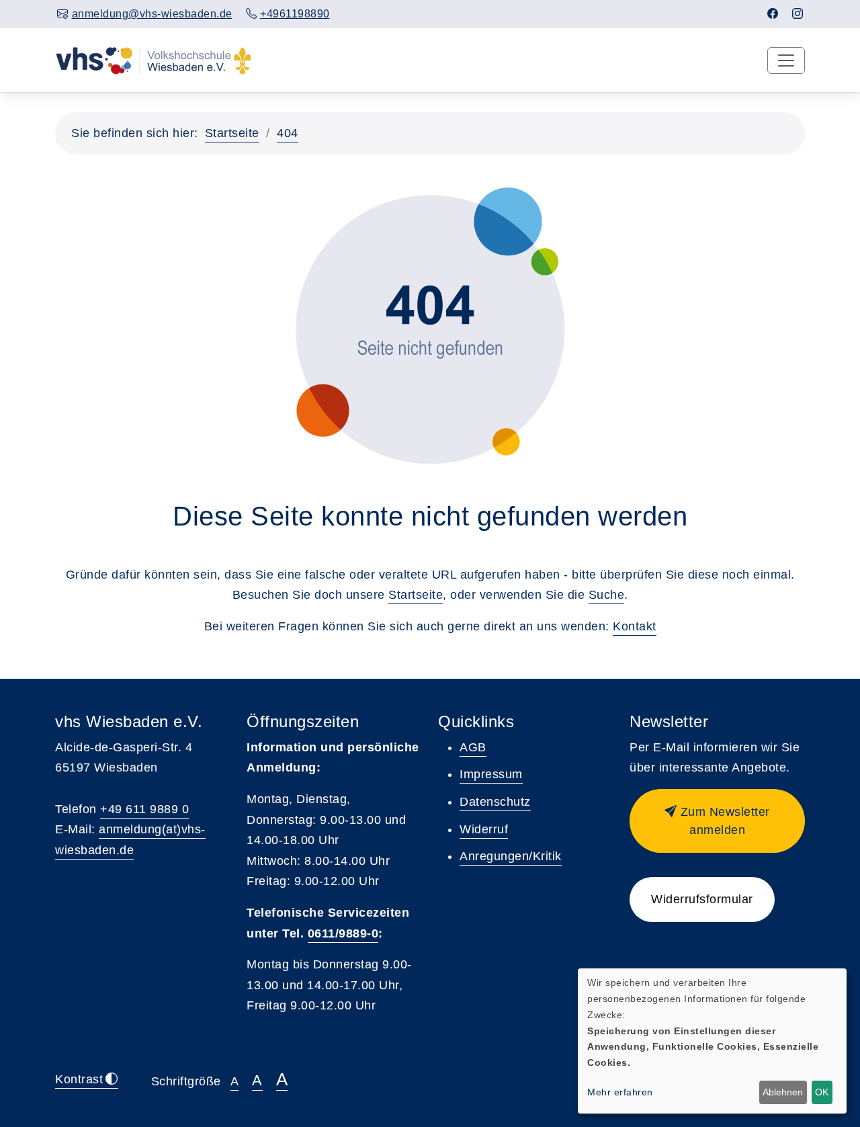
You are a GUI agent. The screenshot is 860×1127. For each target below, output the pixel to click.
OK (821, 1092)
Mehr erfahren (620, 1092)
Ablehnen (783, 1092)
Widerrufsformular (702, 899)
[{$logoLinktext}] (153, 59)
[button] (717, 821)
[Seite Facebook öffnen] (773, 13)
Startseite (232, 133)
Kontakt (634, 626)
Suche (607, 594)
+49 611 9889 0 (144, 809)
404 (287, 133)
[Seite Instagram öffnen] (798, 13)
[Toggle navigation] (786, 60)
